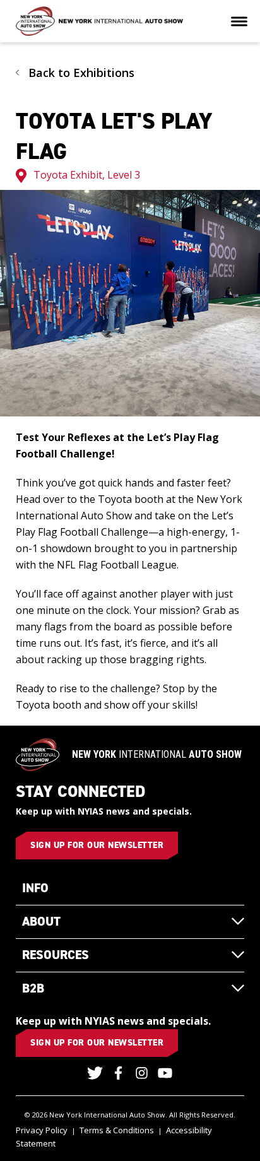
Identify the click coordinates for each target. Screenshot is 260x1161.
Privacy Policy (42, 1130)
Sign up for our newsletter (96, 845)
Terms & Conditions (117, 1130)
